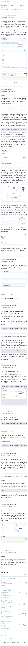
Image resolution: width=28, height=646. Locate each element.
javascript (3, 595)
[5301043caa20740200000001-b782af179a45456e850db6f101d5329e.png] (14, 539)
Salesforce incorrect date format (13, 5)
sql (8, 583)
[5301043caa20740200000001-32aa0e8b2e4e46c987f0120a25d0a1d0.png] (14, 279)
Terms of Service (5, 638)
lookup (10, 583)
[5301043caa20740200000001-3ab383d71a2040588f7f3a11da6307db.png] (14, 59)
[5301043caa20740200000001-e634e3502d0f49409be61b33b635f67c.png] (14, 108)
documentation (16, 437)
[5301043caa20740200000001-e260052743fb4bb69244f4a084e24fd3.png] (14, 220)
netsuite (2, 606)
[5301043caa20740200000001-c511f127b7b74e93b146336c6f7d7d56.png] (14, 75)
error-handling (6, 9)
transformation (8, 595)
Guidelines (14, 635)
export (13, 626)
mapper (2, 616)
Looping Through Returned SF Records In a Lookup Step (8, 590)
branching (3, 597)
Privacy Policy (13, 638)
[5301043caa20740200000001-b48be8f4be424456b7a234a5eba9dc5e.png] (14, 528)
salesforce (16, 9)
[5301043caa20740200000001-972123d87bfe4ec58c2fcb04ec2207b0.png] (14, 193)
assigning (3, 617)
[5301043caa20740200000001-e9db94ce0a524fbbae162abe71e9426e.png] (14, 43)
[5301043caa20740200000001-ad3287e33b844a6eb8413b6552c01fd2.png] (14, 158)
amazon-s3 (3, 628)
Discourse (9, 642)
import (11, 9)
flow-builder (21, 9)
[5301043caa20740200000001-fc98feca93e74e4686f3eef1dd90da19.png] (14, 239)
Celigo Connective (5, 1)
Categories (7, 635)
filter (2, 9)
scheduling (9, 626)
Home (2, 635)
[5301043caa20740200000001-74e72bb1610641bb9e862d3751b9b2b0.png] (14, 393)
